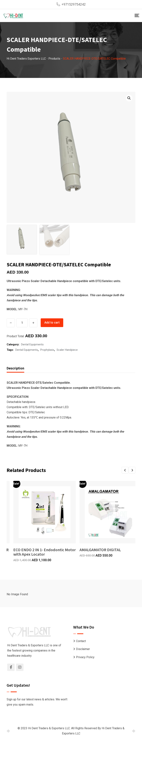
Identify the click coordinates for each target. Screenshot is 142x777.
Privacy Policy (85, 657)
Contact (81, 641)
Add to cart (52, 322)
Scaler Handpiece (67, 349)
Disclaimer (83, 649)
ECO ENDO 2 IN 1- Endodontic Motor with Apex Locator (44, 552)
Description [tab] (15, 368)
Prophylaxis (47, 349)
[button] (129, 98)
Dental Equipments (32, 344)
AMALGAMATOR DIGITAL (100, 549)
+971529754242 (74, 4)
